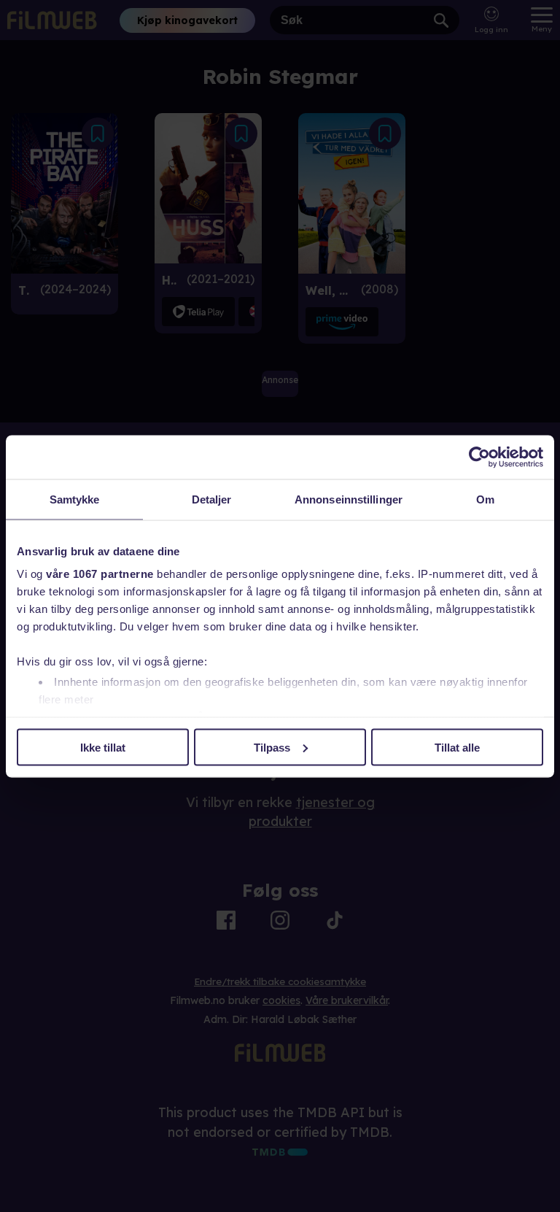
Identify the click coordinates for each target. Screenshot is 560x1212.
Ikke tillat (102, 747)
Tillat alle (457, 747)
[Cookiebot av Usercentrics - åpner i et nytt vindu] (479, 457)
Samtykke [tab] (75, 499)
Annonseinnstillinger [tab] (348, 499)
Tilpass (272, 747)
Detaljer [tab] (212, 499)
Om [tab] (485, 499)
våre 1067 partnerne (100, 574)
